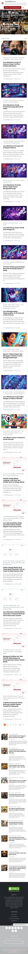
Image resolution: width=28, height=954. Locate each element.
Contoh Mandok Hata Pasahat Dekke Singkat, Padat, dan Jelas (17, 766)
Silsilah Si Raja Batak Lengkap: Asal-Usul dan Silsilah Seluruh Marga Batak (13, 480)
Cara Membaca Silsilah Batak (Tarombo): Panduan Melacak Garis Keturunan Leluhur (14, 613)
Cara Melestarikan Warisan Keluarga (13, 516)
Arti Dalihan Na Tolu (9, 650)
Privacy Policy (14, 916)
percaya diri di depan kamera (12, 143)
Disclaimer (14, 914)
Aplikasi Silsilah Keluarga (10, 696)
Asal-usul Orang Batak (9, 474)
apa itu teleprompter (9, 349)
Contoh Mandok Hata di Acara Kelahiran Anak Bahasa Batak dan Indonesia (10, 27)
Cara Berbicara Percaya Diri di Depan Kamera (13, 147)
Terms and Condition (14, 918)
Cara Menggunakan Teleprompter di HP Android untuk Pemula (13, 313)
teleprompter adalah (17, 351)
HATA (3, 10)
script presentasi (13, 102)
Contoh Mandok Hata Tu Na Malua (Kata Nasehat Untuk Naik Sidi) (18, 781)
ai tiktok (5, 223)
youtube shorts (7, 182)
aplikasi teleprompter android (11, 305)
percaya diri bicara (19, 141)
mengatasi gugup (8, 141)
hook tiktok (6, 262)
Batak (10, 763)
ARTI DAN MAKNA (13, 806)
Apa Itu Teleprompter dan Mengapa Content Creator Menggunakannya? (13, 356)
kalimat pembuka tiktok (17, 262)
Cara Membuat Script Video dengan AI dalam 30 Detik (13, 397)
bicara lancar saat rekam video (12, 431)
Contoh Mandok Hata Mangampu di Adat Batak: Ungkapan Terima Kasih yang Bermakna (17, 868)
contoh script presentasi (10, 100)
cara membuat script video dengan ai (14, 394)
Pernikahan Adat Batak (16, 836)
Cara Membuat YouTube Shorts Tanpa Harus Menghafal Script (12, 187)
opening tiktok (7, 264)
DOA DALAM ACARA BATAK (17, 820)
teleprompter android (9, 308)
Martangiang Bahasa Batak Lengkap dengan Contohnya (16, 823)
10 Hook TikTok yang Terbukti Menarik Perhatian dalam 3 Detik (14, 268)
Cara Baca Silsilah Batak (10, 605)
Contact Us (14, 920)
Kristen (10, 851)
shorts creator (20, 180)
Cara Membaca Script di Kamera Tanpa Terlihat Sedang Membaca (12, 64)
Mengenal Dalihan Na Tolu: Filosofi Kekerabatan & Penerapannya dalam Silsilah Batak (14, 659)
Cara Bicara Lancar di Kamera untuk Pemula (14, 438)
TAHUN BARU (15, 851)
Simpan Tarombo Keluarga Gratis (12, 7)
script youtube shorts (9, 180)
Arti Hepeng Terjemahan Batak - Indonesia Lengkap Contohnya (17, 809)
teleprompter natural (17, 59)
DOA (10, 820)
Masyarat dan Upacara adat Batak (19, 865)
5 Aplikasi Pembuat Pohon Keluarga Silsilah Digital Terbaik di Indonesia (12, 704)
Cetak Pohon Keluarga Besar (11, 518)
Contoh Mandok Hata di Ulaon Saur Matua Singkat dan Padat (16, 795)
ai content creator (8, 392)
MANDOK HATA (9, 10)
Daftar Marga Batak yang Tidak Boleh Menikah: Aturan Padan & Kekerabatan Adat (14, 569)
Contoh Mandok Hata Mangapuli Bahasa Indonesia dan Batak (13, 15)
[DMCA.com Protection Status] (14, 889)
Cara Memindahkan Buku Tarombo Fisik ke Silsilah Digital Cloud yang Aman (12, 524)
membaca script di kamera (10, 57)
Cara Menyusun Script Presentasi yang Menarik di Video (13, 107)
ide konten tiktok (13, 223)
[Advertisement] (14, 940)
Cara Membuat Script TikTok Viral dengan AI (13, 228)
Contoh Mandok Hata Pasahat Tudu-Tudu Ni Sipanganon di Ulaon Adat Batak (18, 839)
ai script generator (19, 392)
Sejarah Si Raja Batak (12, 475)
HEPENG (19, 806)
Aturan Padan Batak (9, 561)
